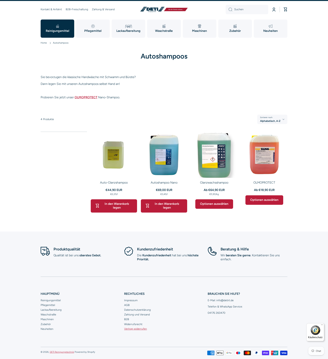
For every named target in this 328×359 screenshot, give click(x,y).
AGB (127, 305)
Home (44, 42)
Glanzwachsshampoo (214, 182)
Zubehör (46, 324)
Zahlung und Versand (137, 314)
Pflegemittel (48, 305)
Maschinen (47, 319)
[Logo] (164, 9)
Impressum (131, 300)
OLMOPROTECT (86, 97)
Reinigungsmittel (51, 300)
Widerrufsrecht (133, 324)
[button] (285, 9)
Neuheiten (47, 329)
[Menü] (322, 325)
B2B (126, 319)
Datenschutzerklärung (137, 309)
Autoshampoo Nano (164, 182)
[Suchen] (229, 9)
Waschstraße (48, 314)
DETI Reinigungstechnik (62, 352)
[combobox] (247, 9)
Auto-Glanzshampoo (114, 182)
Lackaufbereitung (51, 309)
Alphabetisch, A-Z (270, 120)
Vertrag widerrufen (135, 328)
